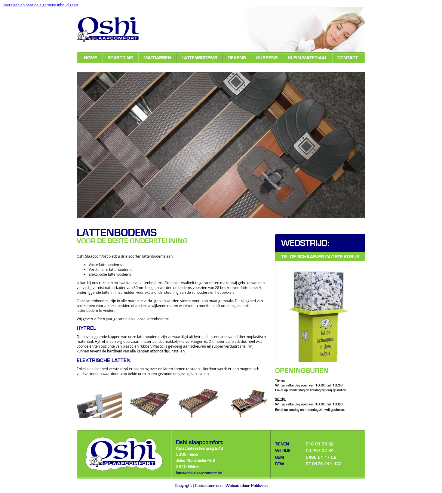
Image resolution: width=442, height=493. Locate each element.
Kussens (267, 57)
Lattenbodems (199, 57)
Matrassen (157, 57)
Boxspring (120, 57)
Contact (347, 57)
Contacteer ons (209, 486)
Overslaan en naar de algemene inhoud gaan (40, 4)
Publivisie (259, 486)
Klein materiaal (307, 57)
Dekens (237, 57)
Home (90, 57)
